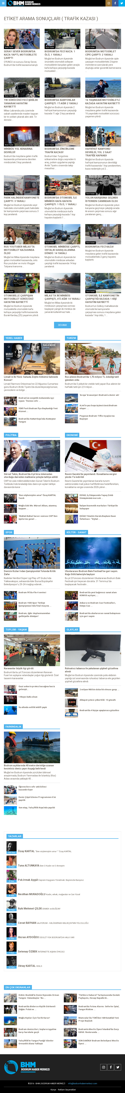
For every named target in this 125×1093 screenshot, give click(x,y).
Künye (53, 1090)
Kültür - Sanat (76, 532)
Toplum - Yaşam (16, 629)
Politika (11, 435)
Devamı (62, 325)
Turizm (71, 338)
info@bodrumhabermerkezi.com (82, 1083)
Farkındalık (13, 726)
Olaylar (72, 629)
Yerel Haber (14, 338)
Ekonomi (72, 435)
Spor (9, 532)
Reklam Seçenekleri (67, 1090)
